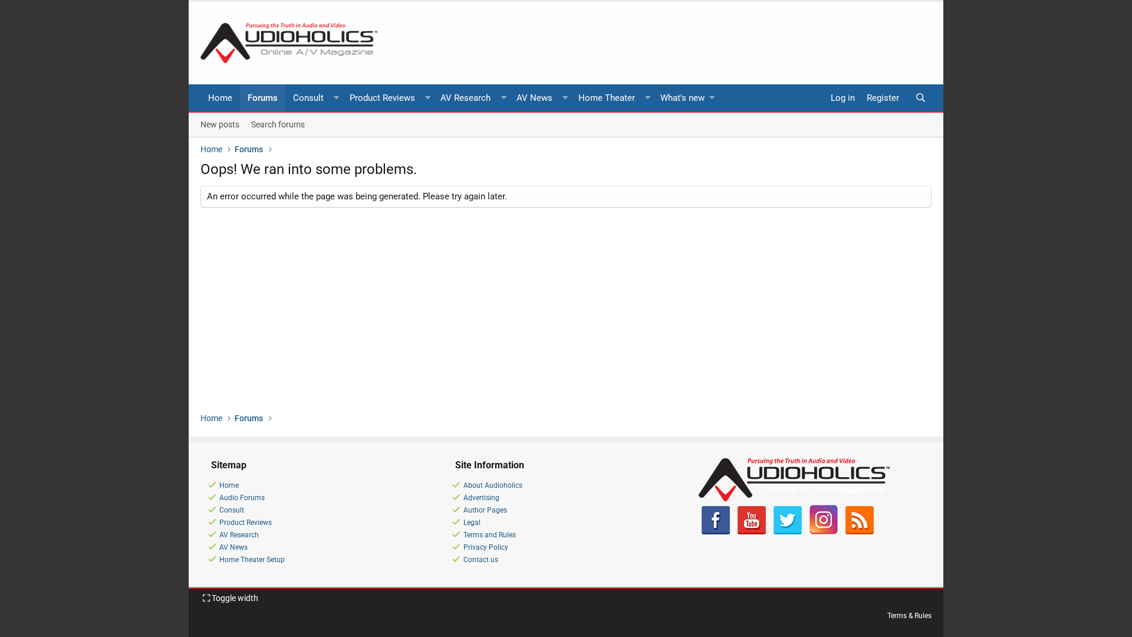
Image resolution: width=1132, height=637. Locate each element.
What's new (682, 98)
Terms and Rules (489, 535)
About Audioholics (492, 485)
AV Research (465, 98)
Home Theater (606, 98)
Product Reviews (382, 98)
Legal (472, 522)
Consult (308, 98)
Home (220, 98)
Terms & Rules (909, 616)
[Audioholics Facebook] (716, 532)
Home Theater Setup (252, 560)
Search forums (278, 124)
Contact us (480, 560)
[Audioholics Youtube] (752, 532)
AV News (534, 98)
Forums (263, 98)
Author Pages (485, 510)
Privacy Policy (485, 547)
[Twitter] (788, 532)
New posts (219, 124)
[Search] (920, 98)
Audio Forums (242, 498)
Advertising (481, 498)
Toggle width (234, 598)
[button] (336, 98)
